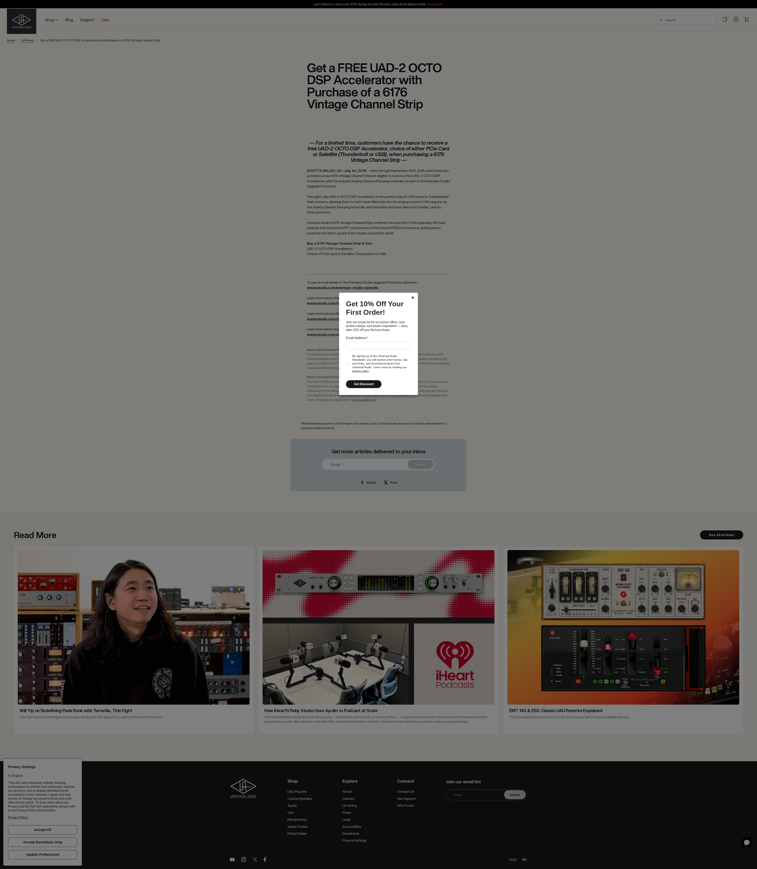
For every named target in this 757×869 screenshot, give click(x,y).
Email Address (357, 338)
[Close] (413, 297)
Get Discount (364, 384)
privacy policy (360, 371)
